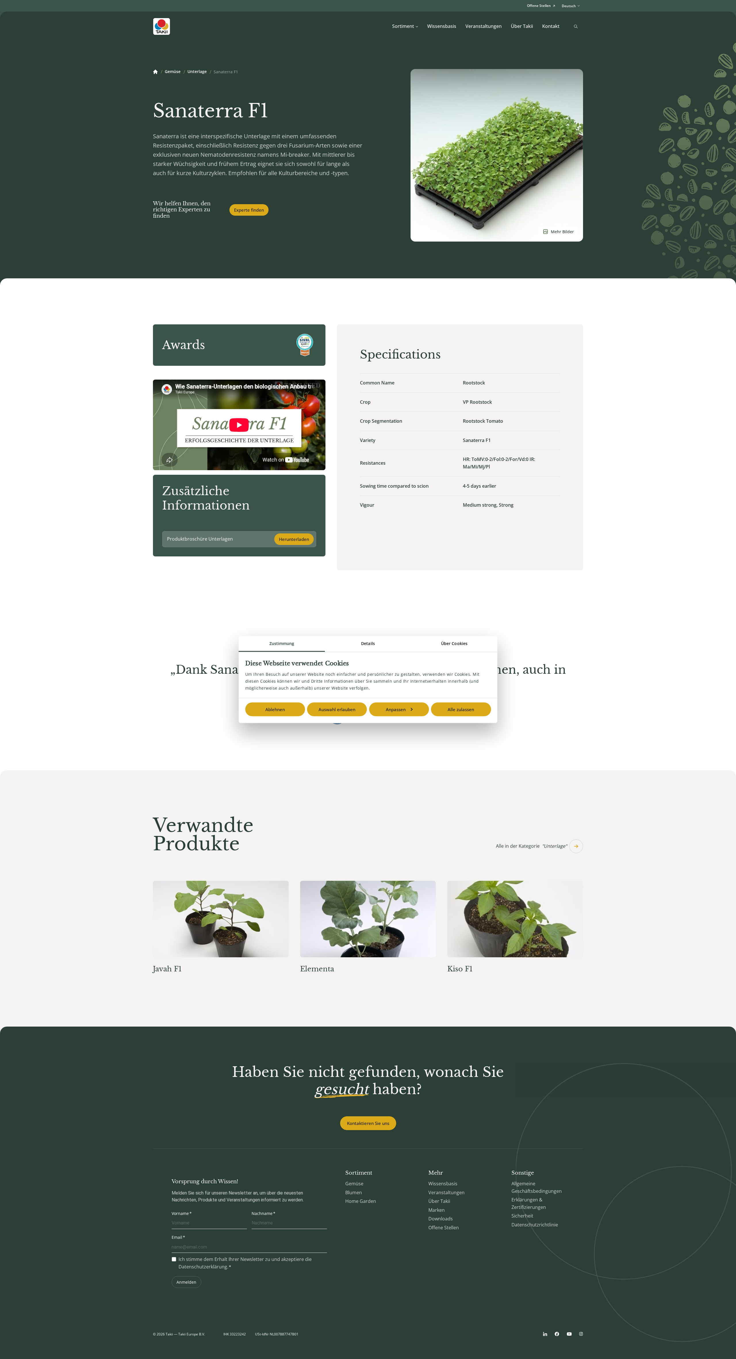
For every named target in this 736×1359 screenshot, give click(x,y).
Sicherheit (522, 1216)
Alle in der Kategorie (531, 846)
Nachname (262, 1213)
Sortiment (403, 26)
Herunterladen (294, 539)
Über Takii (522, 26)
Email (177, 1237)
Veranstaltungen (483, 26)
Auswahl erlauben (337, 709)
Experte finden (249, 210)
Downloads (440, 1219)
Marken (436, 1210)
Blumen (353, 1192)
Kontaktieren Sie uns (368, 1123)
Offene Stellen (443, 1227)
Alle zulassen (461, 709)
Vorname (180, 1213)
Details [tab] (368, 643)
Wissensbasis (441, 26)
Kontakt (550, 26)
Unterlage (197, 72)
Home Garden (360, 1201)
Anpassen (396, 709)
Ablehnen (275, 709)
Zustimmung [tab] (281, 643)
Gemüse (173, 72)
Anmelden (186, 1282)
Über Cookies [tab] (454, 643)
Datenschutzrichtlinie (534, 1225)
